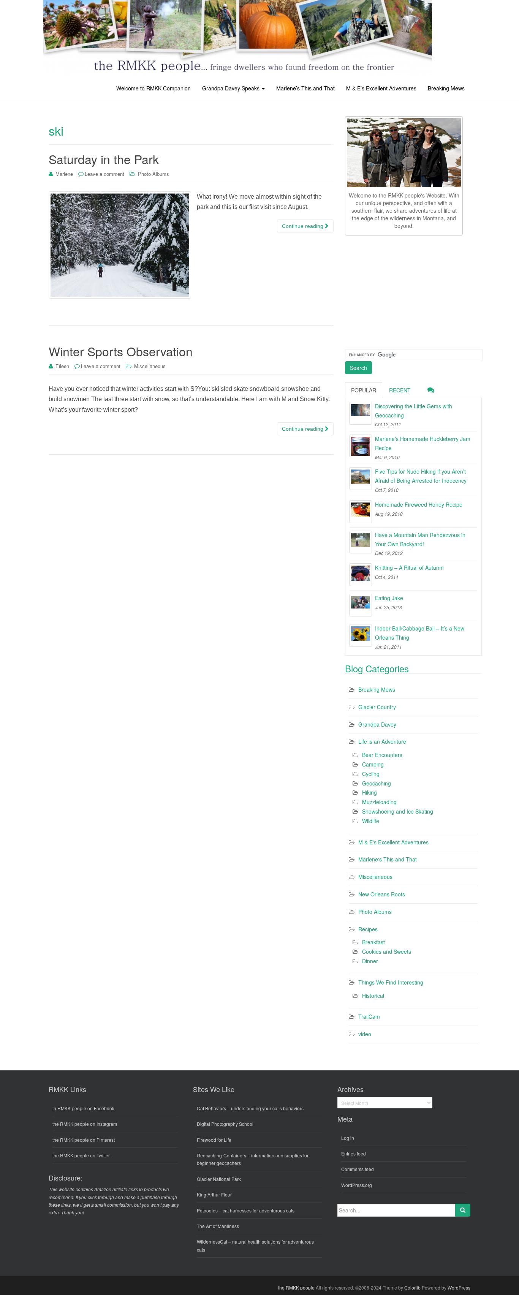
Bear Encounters (382, 755)
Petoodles (207, 1210)
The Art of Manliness (218, 1226)
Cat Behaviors (211, 1108)
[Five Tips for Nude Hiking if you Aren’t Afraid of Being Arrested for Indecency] (360, 478)
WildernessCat (212, 1241)
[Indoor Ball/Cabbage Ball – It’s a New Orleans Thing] (360, 635)
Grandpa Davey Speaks (231, 88)
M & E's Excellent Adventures (393, 842)
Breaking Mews (446, 88)
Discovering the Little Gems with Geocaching (413, 410)
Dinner (370, 961)
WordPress (459, 1287)
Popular (363, 390)
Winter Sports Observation (121, 351)
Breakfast (373, 942)
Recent (400, 390)
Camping (373, 764)
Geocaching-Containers (221, 1155)
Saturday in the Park (104, 159)
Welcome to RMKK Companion (153, 88)
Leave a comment (104, 173)
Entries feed (353, 1153)
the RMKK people (296, 1287)
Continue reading (303, 226)
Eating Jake (389, 598)
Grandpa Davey (377, 724)
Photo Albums (153, 173)
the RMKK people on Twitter (81, 1155)
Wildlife (370, 821)
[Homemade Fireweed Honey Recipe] (360, 511)
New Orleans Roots (381, 894)
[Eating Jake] (360, 605)
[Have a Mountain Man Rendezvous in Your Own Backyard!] (360, 542)
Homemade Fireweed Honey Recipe (418, 504)
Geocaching (376, 783)
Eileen (62, 366)
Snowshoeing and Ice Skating (397, 811)
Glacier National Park (219, 1179)
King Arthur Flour (214, 1194)
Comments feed (357, 1169)
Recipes (368, 929)
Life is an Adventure (382, 741)
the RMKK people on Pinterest (83, 1139)
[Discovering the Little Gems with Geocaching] (360, 413)
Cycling (371, 774)
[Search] (462, 1210)
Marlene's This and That (387, 859)
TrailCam (369, 1016)
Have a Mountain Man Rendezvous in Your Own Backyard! (420, 539)
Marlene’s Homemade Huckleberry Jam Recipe (422, 443)
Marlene (64, 173)
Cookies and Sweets (386, 951)
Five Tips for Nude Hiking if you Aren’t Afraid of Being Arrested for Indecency (421, 476)
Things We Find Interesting (390, 982)
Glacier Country (377, 707)
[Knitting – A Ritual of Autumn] (360, 574)
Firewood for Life (214, 1139)
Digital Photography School (225, 1124)
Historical (373, 995)
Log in (347, 1138)
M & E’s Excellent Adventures (381, 88)
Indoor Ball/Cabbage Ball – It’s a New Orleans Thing (419, 632)
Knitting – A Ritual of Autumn (409, 567)
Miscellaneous (150, 366)
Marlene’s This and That (305, 88)
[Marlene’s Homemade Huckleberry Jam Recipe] (360, 446)
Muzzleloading (379, 802)
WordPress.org (356, 1185)
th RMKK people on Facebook (83, 1108)
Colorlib (412, 1287)
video (364, 1034)
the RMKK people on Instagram (84, 1124)
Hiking (369, 792)
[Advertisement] (402, 290)
